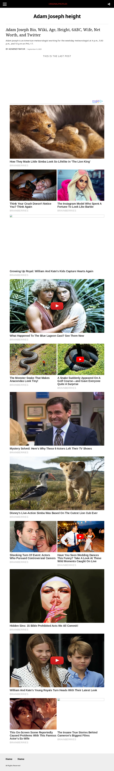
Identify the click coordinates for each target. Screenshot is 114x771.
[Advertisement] (57, 78)
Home (9, 759)
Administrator (17, 49)
